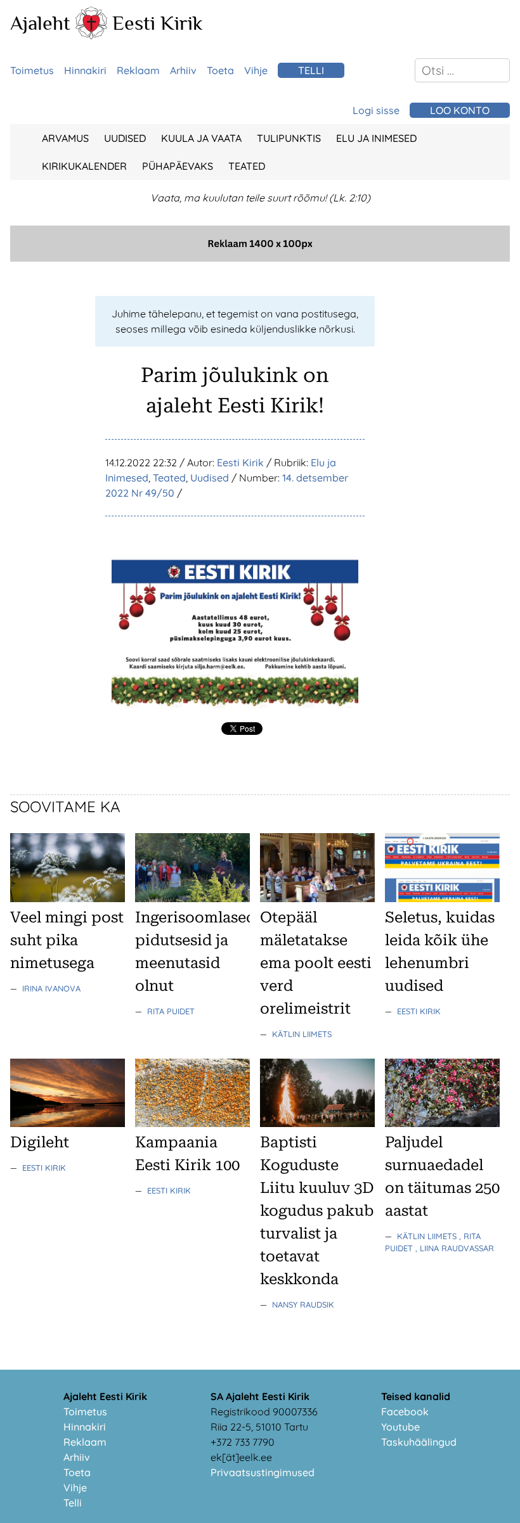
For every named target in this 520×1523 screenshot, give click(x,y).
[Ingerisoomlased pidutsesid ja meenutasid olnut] (192, 898)
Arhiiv (183, 70)
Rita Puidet (171, 1011)
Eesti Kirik (157, 22)
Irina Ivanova (51, 988)
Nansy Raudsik (303, 1304)
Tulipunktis (289, 138)
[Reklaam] (260, 258)
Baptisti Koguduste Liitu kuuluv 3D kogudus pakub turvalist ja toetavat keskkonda (317, 1210)
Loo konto (460, 110)
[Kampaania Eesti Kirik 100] (192, 1123)
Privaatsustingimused (263, 1472)
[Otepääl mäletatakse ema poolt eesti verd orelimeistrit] (317, 898)
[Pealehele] (91, 35)
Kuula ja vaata (201, 138)
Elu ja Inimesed (376, 138)
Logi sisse (376, 110)
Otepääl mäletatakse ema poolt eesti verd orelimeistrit (316, 962)
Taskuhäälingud (419, 1442)
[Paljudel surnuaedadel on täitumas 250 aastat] (442, 1123)
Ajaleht (40, 22)
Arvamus (65, 138)
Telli (311, 70)
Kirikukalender (84, 166)
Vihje (256, 70)
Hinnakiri (85, 70)
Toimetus (32, 70)
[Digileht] (67, 1123)
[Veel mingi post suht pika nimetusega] (67, 898)
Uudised (125, 138)
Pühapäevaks (177, 166)
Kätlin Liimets (302, 1034)
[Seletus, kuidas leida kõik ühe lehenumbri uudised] (442, 898)
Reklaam (138, 70)
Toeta (220, 70)
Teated (246, 166)
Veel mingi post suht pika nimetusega (67, 940)
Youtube (400, 1426)
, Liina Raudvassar (454, 1248)
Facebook (405, 1411)
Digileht (39, 1142)
